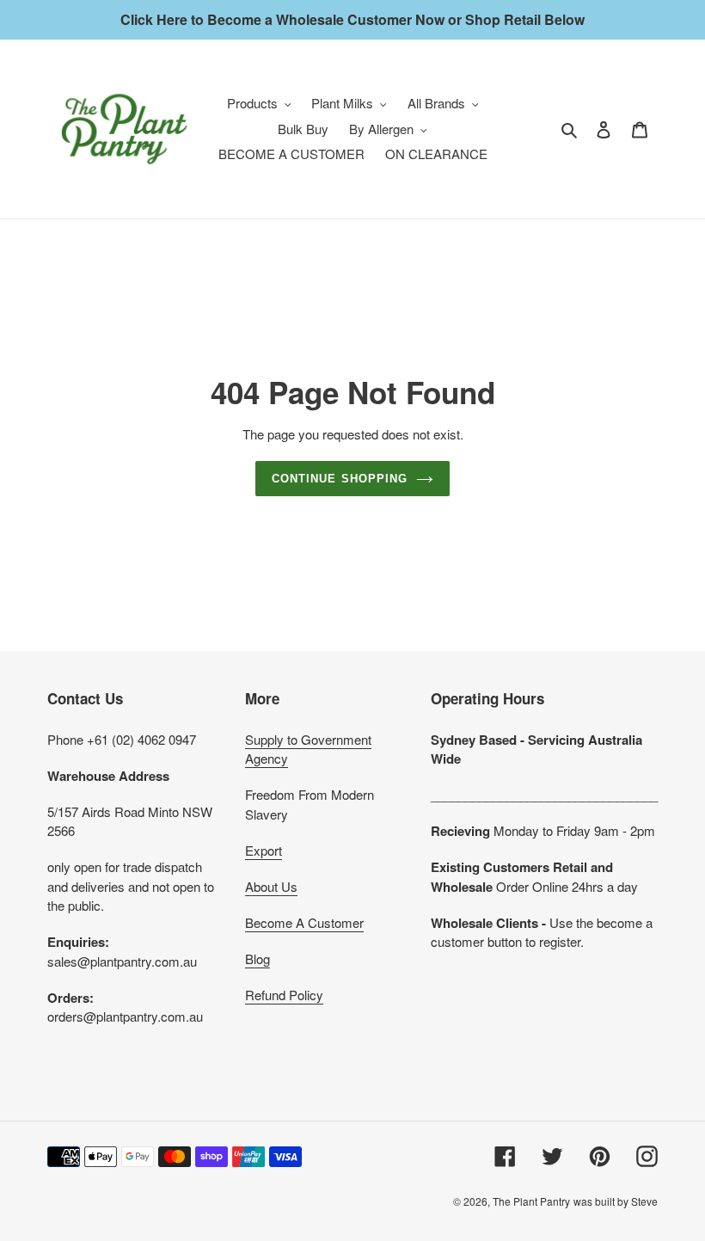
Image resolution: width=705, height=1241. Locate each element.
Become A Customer (304, 922)
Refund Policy (284, 995)
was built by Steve (615, 1201)
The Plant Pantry (531, 1201)
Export (263, 850)
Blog (257, 958)
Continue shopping (340, 478)
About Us (271, 886)
